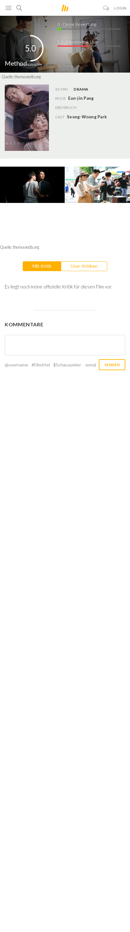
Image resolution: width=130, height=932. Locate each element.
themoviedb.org (28, 76)
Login (120, 8)
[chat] (106, 8)
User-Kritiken (84, 266)
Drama (81, 89)
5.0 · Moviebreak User (78, 42)
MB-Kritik (41, 266)
